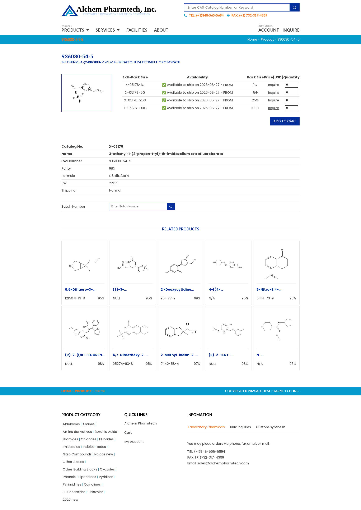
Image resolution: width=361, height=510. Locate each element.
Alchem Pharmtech (140, 423)
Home (252, 39)
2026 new (70, 499)
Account (268, 29)
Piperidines (87, 476)
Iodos (101, 446)
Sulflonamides (74, 492)
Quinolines (92, 484)
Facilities (136, 29)
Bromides (70, 439)
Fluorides (106, 439)
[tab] (206, 427)
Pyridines (106, 476)
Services (105, 29)
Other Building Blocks (80, 469)
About (161, 29)
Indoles (88, 446)
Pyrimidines (72, 484)
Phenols (69, 476)
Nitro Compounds (77, 454)
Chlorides (88, 439)
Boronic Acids (106, 431)
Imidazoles (71, 446)
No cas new (103, 454)
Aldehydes (71, 424)
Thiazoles (95, 492)
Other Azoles (73, 461)
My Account (134, 441)
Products (72, 29)
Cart (128, 432)
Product (267, 39)
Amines (89, 424)
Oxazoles (107, 469)
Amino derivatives (77, 431)
